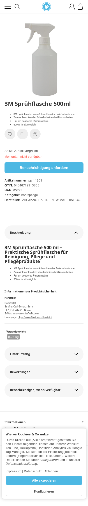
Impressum (13, 471)
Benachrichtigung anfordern (44, 167)
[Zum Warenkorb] (80, 6)
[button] (44, 232)
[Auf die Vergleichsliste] (22, 134)
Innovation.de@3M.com (26, 313)
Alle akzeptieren (44, 480)
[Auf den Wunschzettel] (10, 134)
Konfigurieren (44, 491)
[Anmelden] (72, 6)
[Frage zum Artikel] (35, 134)
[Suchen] (17, 7)
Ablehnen (51, 471)
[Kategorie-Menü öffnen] (8, 6)
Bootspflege (29, 194)
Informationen (15, 422)
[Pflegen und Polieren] (46, 6)
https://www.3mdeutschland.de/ (35, 317)
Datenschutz (33, 471)
